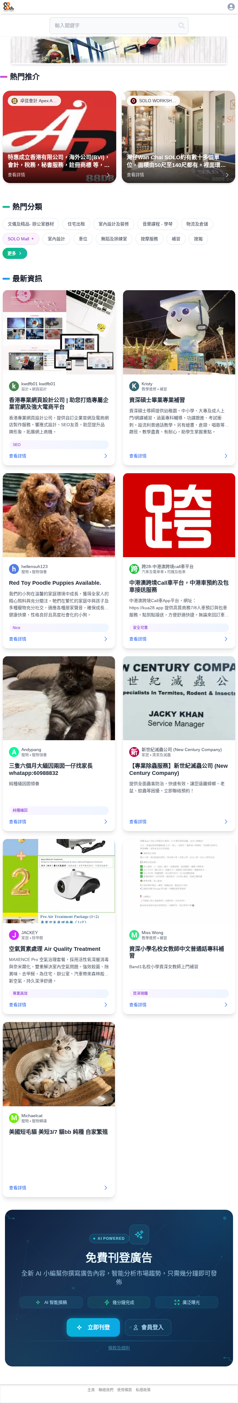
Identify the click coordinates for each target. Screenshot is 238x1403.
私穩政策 (143, 1390)
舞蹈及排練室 (114, 238)
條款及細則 (119, 1347)
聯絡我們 (106, 1390)
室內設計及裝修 (114, 223)
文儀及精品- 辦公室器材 (31, 223)
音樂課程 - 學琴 (158, 223)
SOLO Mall (21, 238)
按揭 (198, 238)
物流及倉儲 (197, 223)
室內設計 (56, 238)
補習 (176, 238)
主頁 (91, 1390)
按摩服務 (149, 238)
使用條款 (124, 1390)
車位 (83, 238)
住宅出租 (76, 223)
